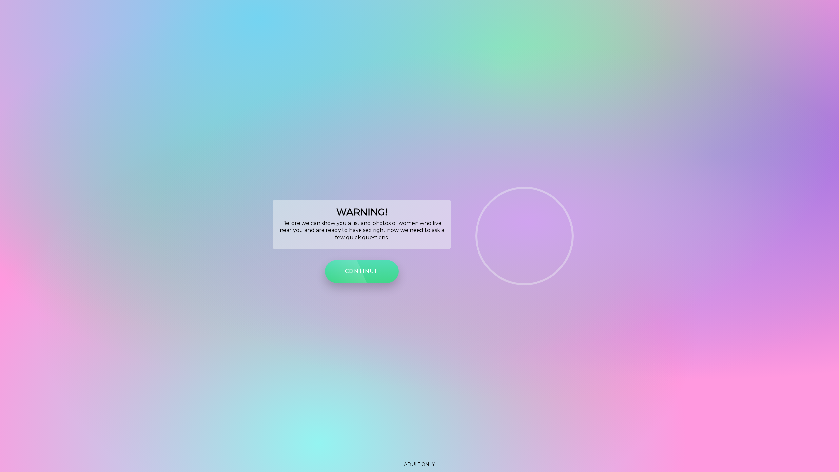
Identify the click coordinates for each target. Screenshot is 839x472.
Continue (362, 271)
